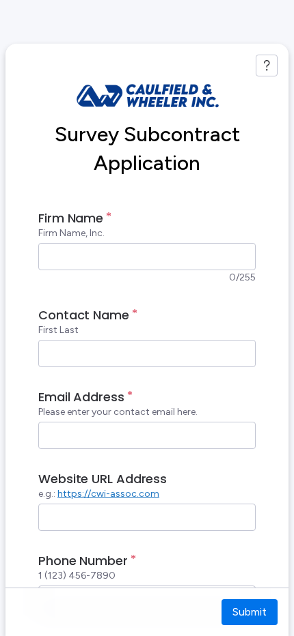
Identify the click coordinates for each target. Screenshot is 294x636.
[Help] (267, 65)
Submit (249, 611)
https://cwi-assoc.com (108, 494)
